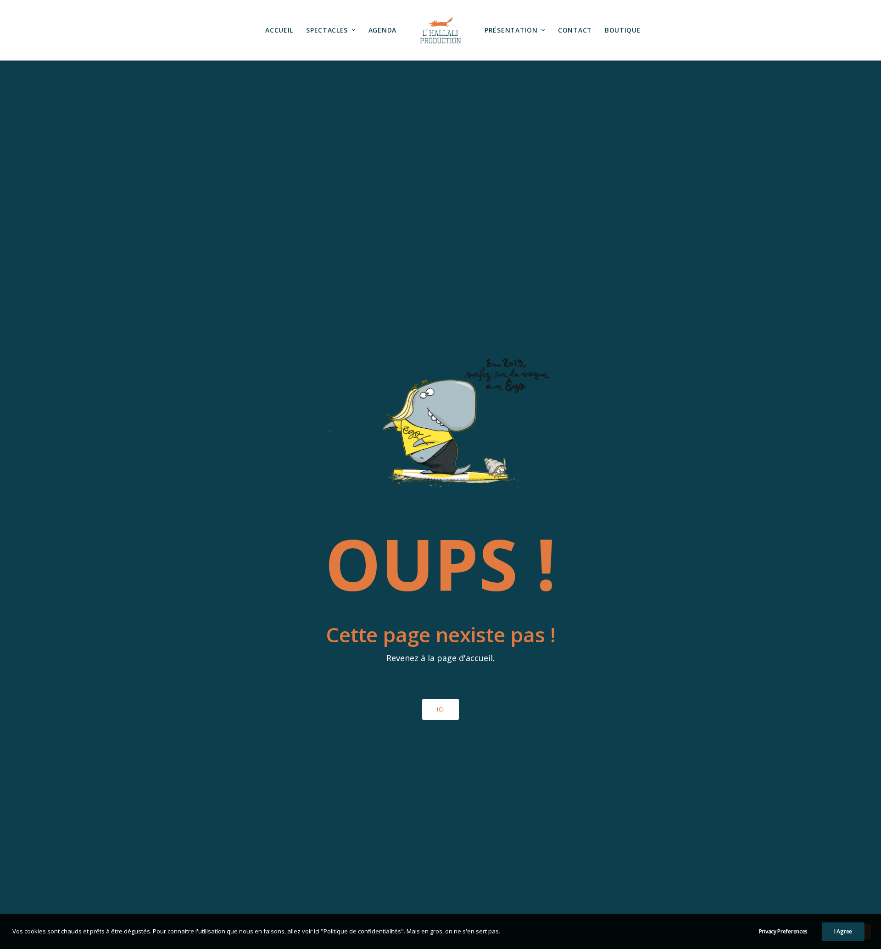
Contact (575, 30)
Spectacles (327, 30)
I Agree (843, 931)
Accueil (279, 30)
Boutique (623, 30)
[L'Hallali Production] (440, 30)
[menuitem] (279, 30)
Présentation (511, 30)
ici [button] (441, 709)
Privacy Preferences (783, 931)
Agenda (382, 30)
